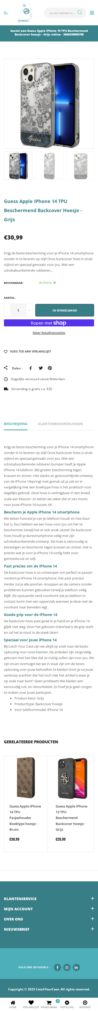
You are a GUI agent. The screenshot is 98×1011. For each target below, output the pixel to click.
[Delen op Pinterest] (50, 368)
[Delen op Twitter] (41, 368)
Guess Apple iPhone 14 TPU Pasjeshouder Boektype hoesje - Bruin (25, 817)
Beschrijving (15, 423)
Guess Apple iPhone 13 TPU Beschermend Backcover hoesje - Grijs (71, 817)
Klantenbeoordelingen (60, 423)
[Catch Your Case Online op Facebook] (57, 967)
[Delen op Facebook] (31, 368)
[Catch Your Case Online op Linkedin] (76, 967)
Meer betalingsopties (49, 332)
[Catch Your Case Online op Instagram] (67, 967)
